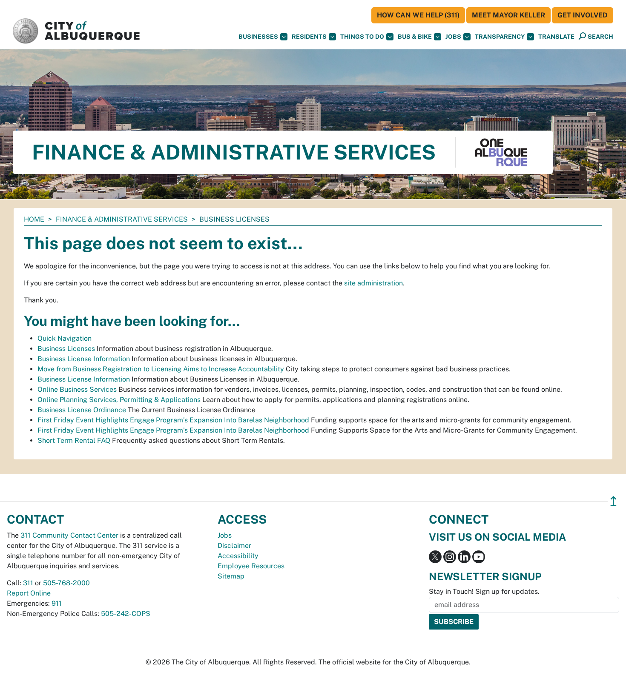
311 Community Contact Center (69, 535)
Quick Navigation (64, 338)
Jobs (453, 36)
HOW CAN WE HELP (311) (418, 15)
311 (28, 583)
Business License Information (83, 359)
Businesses (258, 36)
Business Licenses (66, 349)
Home (34, 219)
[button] (556, 37)
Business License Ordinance (81, 410)
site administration (373, 283)
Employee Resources (251, 566)
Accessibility (238, 556)
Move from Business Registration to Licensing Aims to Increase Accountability (160, 369)
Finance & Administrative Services (122, 219)
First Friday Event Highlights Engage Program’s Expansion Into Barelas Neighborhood (173, 420)
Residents (309, 36)
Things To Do (362, 36)
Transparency (500, 36)
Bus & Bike (415, 36)
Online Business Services (77, 389)
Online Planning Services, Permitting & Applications (119, 400)
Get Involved (582, 15)
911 (57, 603)
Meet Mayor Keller (508, 15)
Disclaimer (234, 545)
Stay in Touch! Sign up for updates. (484, 591)
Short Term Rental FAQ (73, 440)
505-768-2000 (66, 583)
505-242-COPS (125, 614)
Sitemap (231, 576)
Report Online (29, 593)
